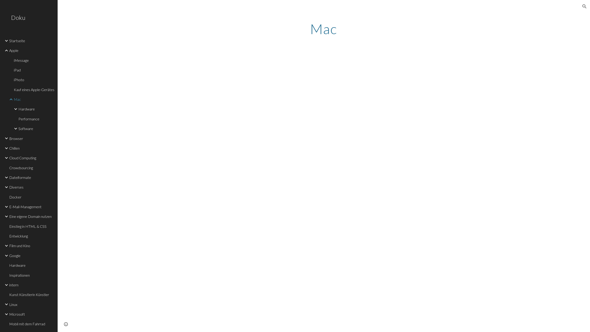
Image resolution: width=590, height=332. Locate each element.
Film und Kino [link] (19, 245)
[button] (584, 6)
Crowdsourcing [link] (21, 168)
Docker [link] (15, 197)
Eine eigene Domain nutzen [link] (30, 216)
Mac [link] (17, 99)
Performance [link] (28, 119)
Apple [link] (13, 50)
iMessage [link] (21, 60)
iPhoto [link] (19, 79)
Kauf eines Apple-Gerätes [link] (34, 89)
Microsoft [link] (17, 314)
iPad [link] (17, 70)
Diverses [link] (16, 187)
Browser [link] (16, 138)
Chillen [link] (14, 148)
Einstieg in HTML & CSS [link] (28, 226)
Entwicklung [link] (18, 236)
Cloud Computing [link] (22, 158)
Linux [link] (13, 304)
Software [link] (25, 128)
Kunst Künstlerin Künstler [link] (29, 294)
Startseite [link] (17, 41)
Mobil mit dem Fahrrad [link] (27, 324)
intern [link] (13, 285)
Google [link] (15, 255)
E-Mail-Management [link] (25, 207)
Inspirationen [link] (19, 275)
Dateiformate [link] (20, 177)
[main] (323, 28)
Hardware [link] (26, 109)
